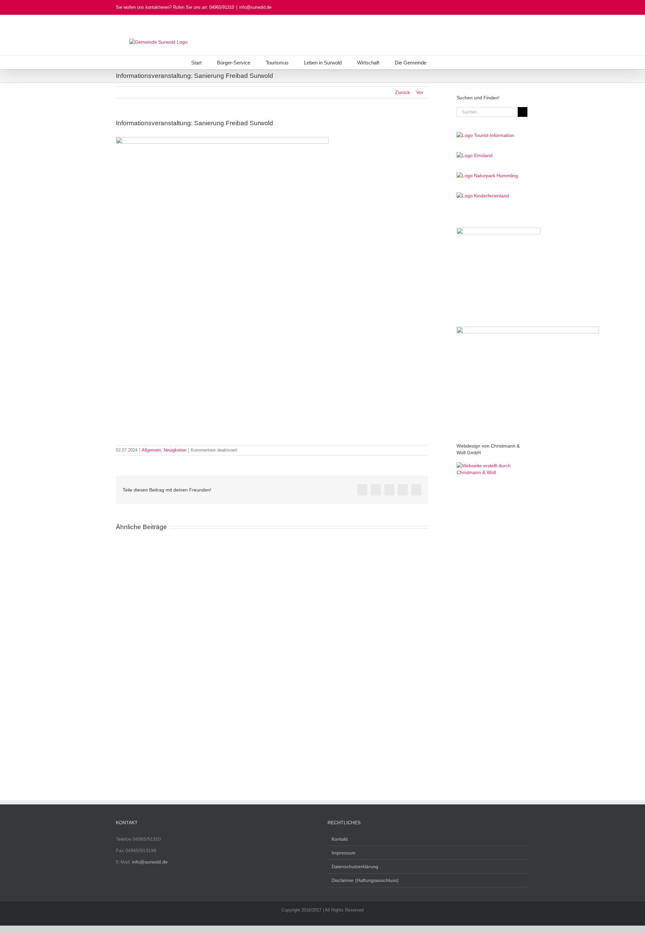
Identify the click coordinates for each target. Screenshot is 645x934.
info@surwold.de (255, 7)
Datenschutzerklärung (355, 866)
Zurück (402, 92)
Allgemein (151, 450)
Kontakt (340, 839)
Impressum (343, 852)
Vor (419, 92)
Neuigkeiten (175, 450)
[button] (444, 62)
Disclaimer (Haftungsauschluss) (365, 880)
